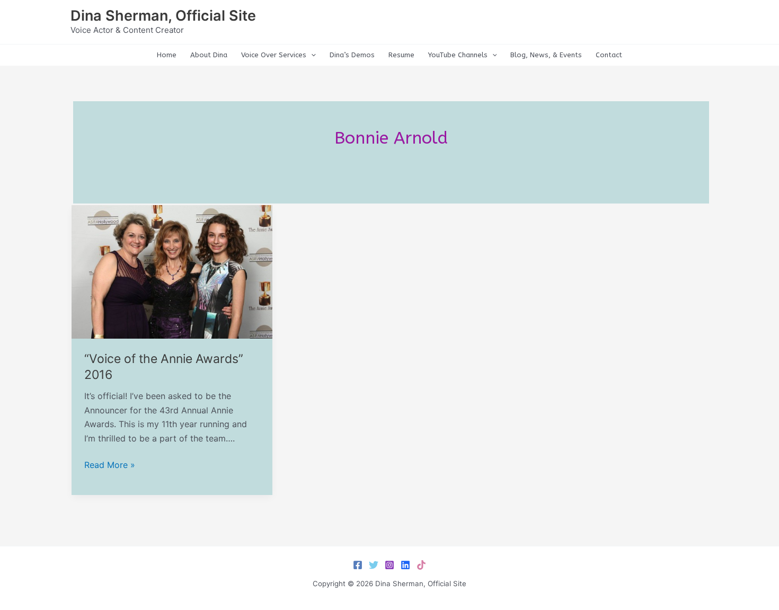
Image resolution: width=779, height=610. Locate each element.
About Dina (208, 55)
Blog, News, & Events (546, 55)
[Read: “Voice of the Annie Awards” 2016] (172, 271)
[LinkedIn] (405, 565)
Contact (609, 55)
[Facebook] (357, 565)
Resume (401, 55)
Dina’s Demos (352, 55)
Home (166, 55)
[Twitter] (373, 565)
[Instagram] (389, 565)
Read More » (109, 465)
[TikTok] (421, 565)
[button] (311, 55)
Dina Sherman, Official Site (163, 15)
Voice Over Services (273, 55)
